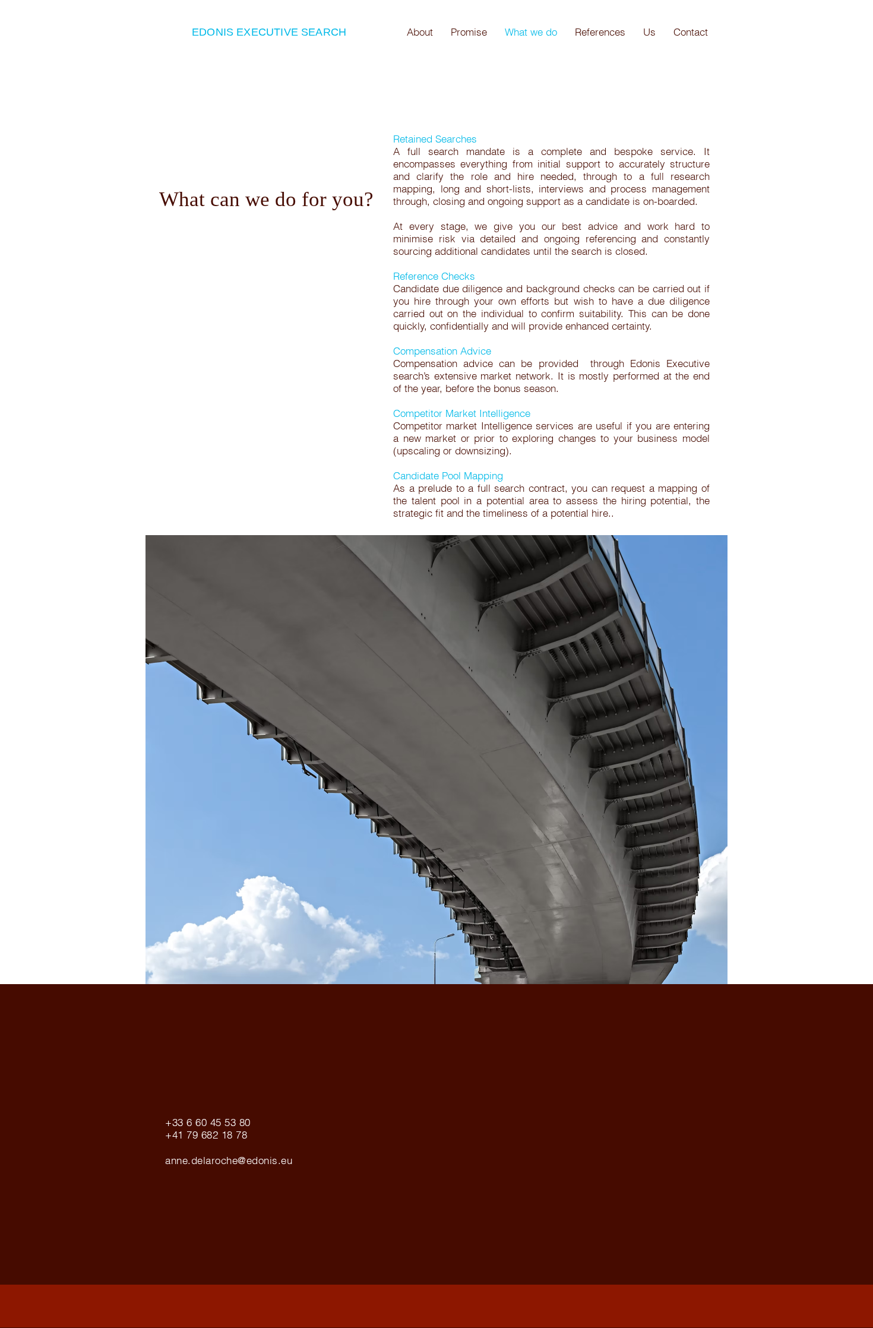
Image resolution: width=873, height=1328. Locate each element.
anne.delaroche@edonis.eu (228, 1160)
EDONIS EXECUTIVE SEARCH (269, 32)
